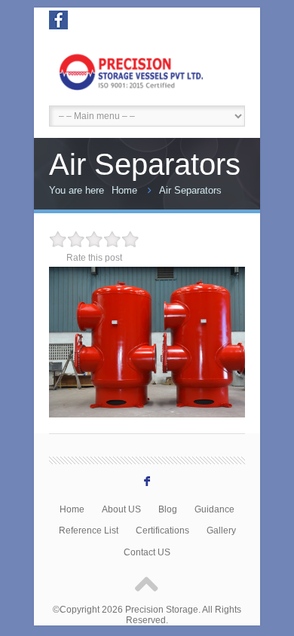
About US (121, 509)
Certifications (162, 530)
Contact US (147, 552)
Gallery (221, 530)
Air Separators (190, 190)
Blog (167, 509)
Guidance (214, 509)
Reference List (88, 530)
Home (124, 190)
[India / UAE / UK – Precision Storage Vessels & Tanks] (147, 69)
